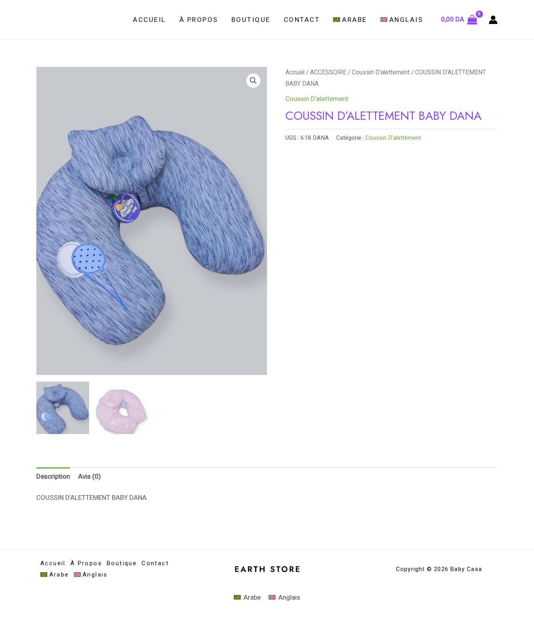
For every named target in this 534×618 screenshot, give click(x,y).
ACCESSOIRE (328, 72)
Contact (302, 19)
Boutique (251, 19)
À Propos (198, 19)
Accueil (149, 19)
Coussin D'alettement (381, 72)
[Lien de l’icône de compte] (493, 19)
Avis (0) (89, 476)
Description (53, 476)
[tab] (53, 476)
